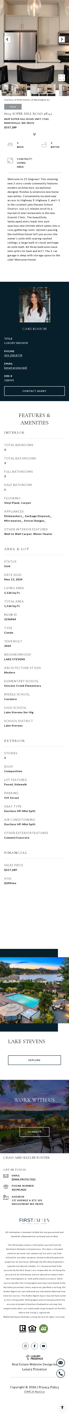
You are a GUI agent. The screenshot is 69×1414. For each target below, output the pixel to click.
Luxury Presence (34, 1369)
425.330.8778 (13, 355)
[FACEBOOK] (34, 1346)
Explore (34, 1060)
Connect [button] (35, 1131)
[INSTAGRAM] (25, 1346)
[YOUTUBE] (43, 1346)
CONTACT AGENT (34, 391)
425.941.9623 (19, 1189)
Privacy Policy (49, 1387)
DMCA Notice (34, 1391)
